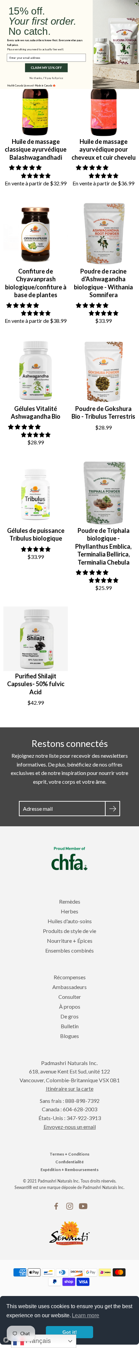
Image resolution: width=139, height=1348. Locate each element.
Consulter (69, 996)
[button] (26, 167)
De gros (69, 1016)
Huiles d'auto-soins (70, 921)
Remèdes (69, 901)
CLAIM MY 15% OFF (46, 68)
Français (37, 1340)
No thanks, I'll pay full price (46, 77)
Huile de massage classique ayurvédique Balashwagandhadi (35, 149)
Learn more (85, 1315)
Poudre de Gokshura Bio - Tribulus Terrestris (103, 412)
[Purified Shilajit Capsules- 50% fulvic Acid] (35, 638)
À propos (69, 1006)
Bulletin (70, 1026)
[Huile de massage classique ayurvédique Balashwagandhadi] (35, 104)
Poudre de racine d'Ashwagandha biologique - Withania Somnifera (103, 283)
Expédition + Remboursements (69, 1169)
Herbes (69, 911)
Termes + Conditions (69, 1154)
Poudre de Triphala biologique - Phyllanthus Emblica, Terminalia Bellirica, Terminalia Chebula (103, 546)
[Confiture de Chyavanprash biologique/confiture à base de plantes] (35, 234)
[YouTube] (83, 1206)
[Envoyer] (112, 808)
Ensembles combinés (69, 950)
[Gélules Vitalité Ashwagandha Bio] (35, 371)
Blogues (69, 1036)
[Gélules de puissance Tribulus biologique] (35, 493)
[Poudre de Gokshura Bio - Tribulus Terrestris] (103, 371)
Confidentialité (69, 1161)
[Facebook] (56, 1206)
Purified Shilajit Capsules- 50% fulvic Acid (35, 684)
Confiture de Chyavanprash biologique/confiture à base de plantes (35, 283)
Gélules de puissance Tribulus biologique (35, 534)
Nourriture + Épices (69, 940)
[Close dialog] (136, 3)
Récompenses (70, 977)
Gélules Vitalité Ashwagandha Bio (35, 412)
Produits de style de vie (69, 931)
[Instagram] (69, 1206)
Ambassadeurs (69, 987)
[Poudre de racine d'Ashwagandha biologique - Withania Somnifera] (103, 234)
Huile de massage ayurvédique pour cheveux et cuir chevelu (104, 149)
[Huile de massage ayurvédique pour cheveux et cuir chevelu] (103, 104)
